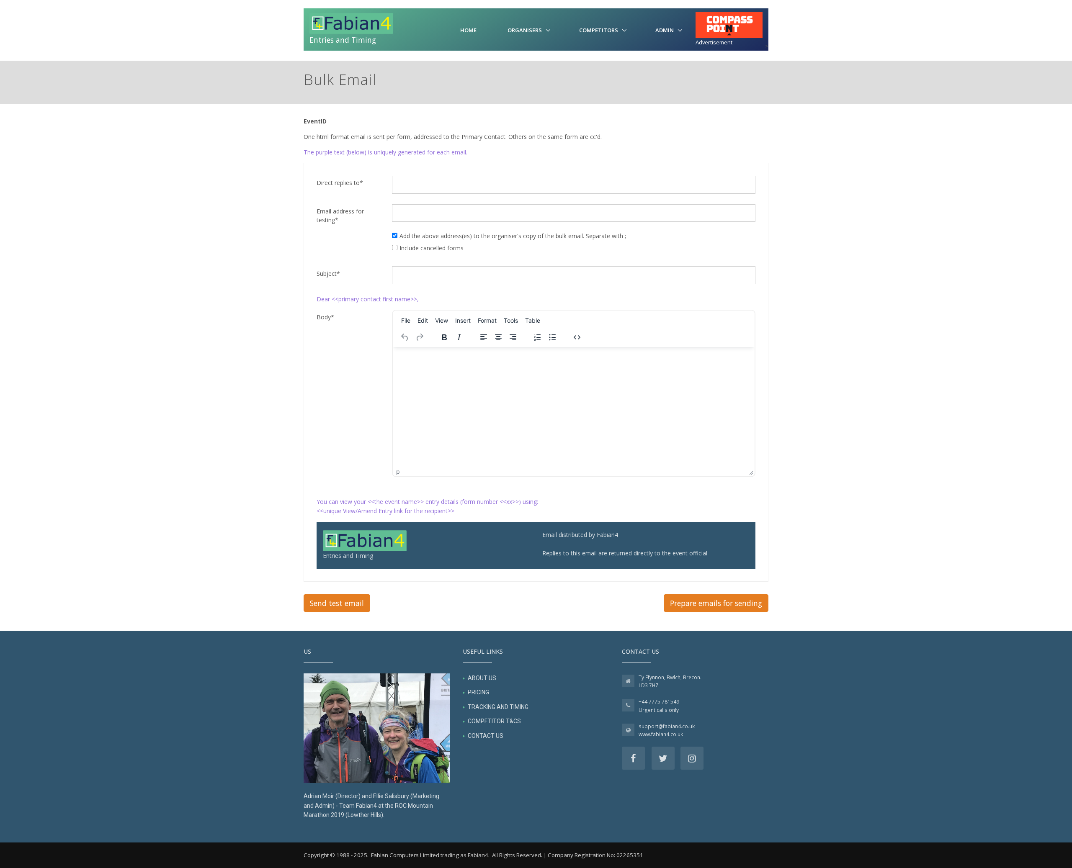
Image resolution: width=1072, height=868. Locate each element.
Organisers (525, 30)
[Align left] (484, 337)
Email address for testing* (340, 215)
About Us (482, 678)
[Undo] (405, 337)
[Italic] (459, 337)
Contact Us (485, 735)
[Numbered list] (538, 337)
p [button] (398, 471)
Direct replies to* (340, 183)
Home (468, 30)
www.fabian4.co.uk (661, 734)
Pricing (478, 692)
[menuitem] (406, 320)
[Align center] (498, 337)
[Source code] (577, 337)
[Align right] (513, 337)
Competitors (598, 30)
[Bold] (444, 337)
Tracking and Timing (498, 707)
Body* (325, 317)
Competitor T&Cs (494, 721)
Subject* (328, 273)
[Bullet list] (552, 337)
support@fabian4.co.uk (667, 726)
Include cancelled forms (431, 248)
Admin (664, 30)
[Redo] (419, 337)
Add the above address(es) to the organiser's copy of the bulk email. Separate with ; (512, 236)
